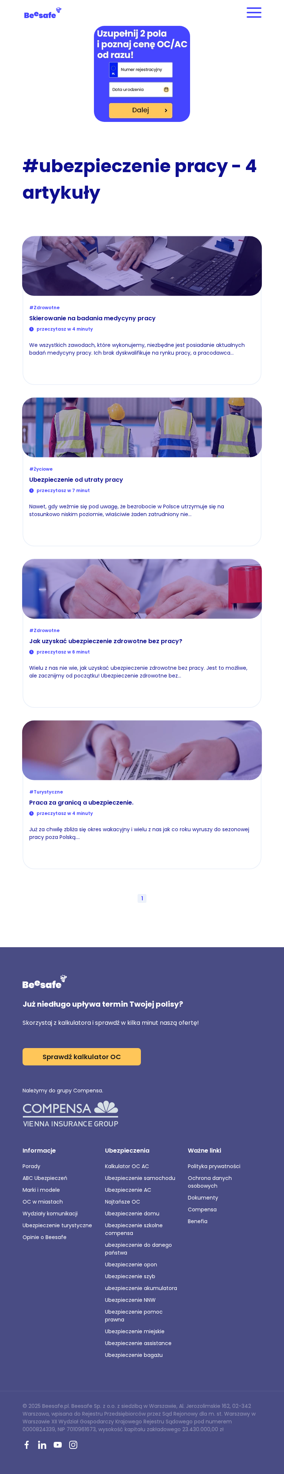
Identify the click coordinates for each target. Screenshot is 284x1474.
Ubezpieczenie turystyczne (57, 1225)
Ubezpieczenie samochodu (140, 1178)
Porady (31, 1166)
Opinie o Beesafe (45, 1237)
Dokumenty (203, 1197)
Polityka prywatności (214, 1166)
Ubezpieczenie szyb (130, 1276)
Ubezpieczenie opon (131, 1264)
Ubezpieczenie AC (128, 1190)
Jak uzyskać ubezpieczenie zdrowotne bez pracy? (105, 641)
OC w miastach (43, 1201)
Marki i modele (41, 1190)
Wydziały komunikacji (50, 1213)
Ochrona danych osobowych (210, 1182)
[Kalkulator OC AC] (142, 74)
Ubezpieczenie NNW (130, 1300)
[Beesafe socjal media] (27, 1445)
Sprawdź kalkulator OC (82, 1056)
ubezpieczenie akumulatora (141, 1288)
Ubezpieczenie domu (132, 1213)
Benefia (197, 1221)
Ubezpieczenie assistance (138, 1343)
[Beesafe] (43, 12)
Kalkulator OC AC (127, 1166)
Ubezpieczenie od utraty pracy (76, 479)
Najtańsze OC (122, 1201)
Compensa (202, 1209)
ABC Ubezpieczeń (45, 1178)
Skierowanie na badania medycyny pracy (92, 318)
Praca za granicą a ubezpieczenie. (81, 802)
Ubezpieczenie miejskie (135, 1331)
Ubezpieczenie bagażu (134, 1355)
